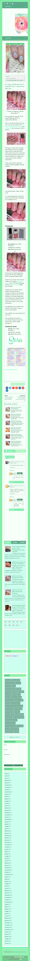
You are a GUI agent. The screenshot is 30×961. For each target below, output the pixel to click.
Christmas (8, 685)
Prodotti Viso (9, 717)
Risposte (12, 470)
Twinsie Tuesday (14, 728)
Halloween (21, 691)
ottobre (7, 789)
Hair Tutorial (8, 691)
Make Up (8, 697)
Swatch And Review (10, 723)
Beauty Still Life (16, 680)
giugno (6, 798)
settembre (7, 791)
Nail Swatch (16, 711)
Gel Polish (18, 688)
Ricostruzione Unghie (18, 717)
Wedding (16, 731)
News (12, 714)
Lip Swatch (8, 694)
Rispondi (12, 467)
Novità (16, 714)
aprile (6, 775)
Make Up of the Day (16, 697)
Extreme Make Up (10, 688)
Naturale (8, 714)
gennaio (7, 782)
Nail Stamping (9, 711)
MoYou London (19, 700)
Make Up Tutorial (10, 700)
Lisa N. (12, 461)
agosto (7, 794)
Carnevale (18, 683)
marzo (6, 778)
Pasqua (21, 714)
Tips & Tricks (20, 725)
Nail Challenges (11, 78)
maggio (7, 801)
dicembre (7, 785)
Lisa (11, 485)
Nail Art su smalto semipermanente (14, 705)
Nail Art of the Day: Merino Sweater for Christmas (17, 591)
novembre (7, 787)
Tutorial (7, 728)
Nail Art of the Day (15, 703)
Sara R (15, 473)
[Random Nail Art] (15, 737)
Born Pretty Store (10, 683)
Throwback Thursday (10, 725)
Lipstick (14, 694)
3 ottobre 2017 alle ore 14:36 (18, 474)
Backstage (8, 680)
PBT (21, 959)
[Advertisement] (13, 639)
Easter (13, 685)
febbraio (7, 780)
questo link (15, 284)
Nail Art (7, 703)
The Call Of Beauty (19, 956)
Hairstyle (15, 691)
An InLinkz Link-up (11, 369)
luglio (6, 773)
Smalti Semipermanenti (11, 720)
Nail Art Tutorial (9, 708)
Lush (19, 694)
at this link (8, 128)
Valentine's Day (9, 731)
